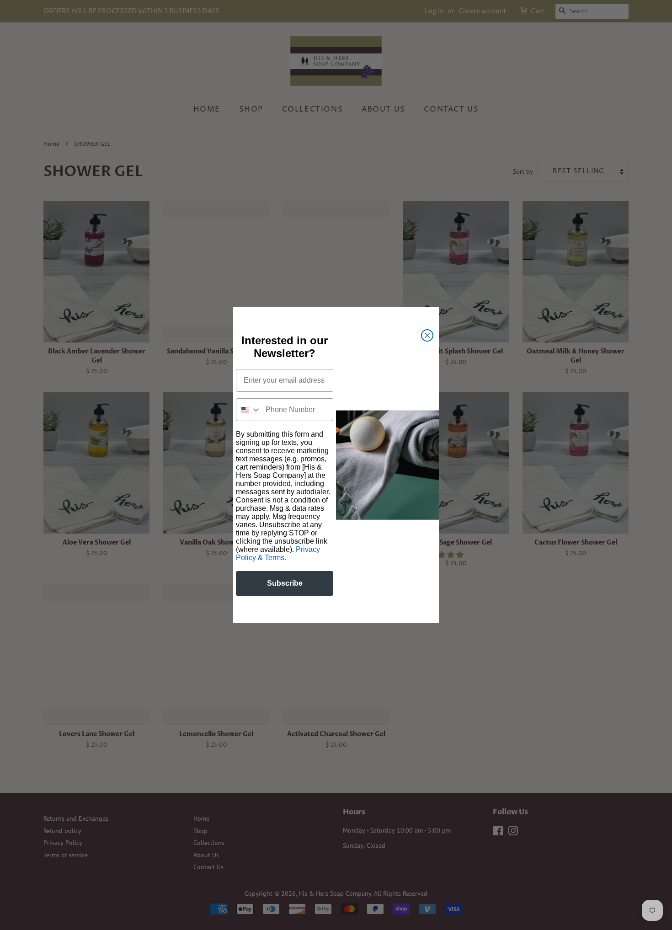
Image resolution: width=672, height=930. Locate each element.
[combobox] (248, 410)
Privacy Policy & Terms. (278, 553)
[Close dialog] (427, 335)
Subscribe (285, 583)
